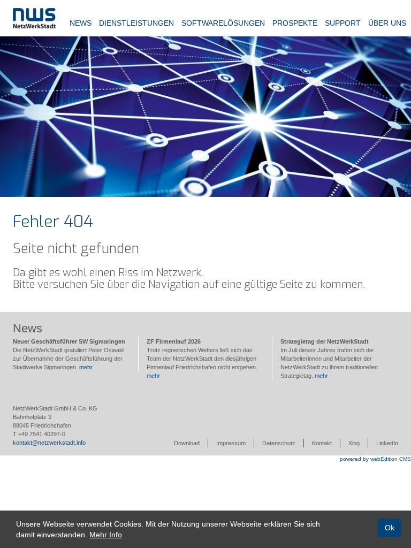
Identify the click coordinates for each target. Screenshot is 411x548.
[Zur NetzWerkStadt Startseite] (34, 17)
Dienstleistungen (136, 23)
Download (187, 443)
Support (343, 23)
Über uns (387, 23)
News (81, 23)
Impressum (231, 443)
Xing (354, 443)
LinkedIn (387, 443)
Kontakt (322, 443)
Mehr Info (105, 534)
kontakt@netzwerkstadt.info (49, 442)
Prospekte (294, 23)
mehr (86, 367)
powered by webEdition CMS (375, 459)
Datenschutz (278, 443)
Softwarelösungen (223, 23)
